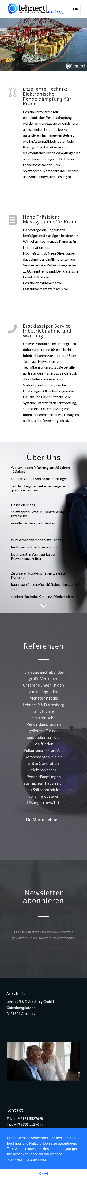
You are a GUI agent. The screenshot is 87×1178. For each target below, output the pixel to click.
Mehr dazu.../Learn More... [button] (28, 1160)
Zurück (16, 675)
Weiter (70, 675)
